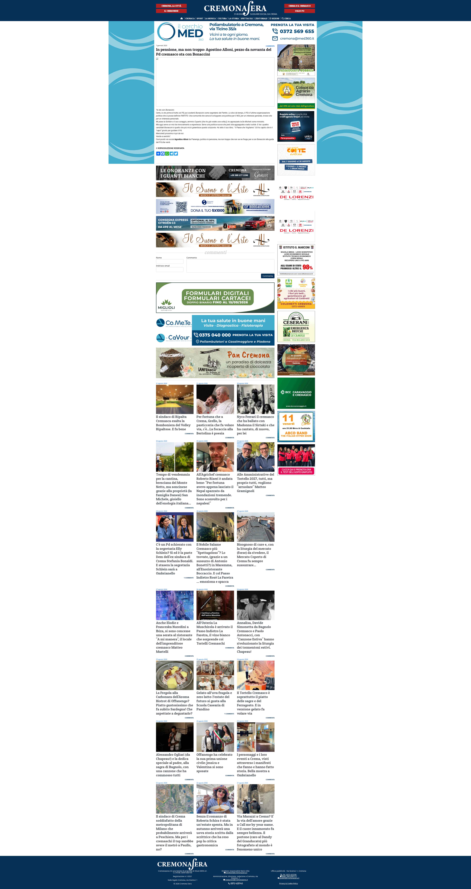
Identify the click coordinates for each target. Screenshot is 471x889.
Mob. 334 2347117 (289, 876)
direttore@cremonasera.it (236, 872)
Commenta (268, 276)
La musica (210, 18)
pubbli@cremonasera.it (289, 878)
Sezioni (275, 18)
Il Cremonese (171, 11)
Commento (191, 257)
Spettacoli (247, 18)
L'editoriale (261, 18)
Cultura (222, 18)
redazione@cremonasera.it (236, 880)
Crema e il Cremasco (300, 6)
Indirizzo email (163, 265)
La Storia (234, 18)
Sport (200, 18)
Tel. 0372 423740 (289, 874)
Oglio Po (299, 11)
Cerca (287, 18)
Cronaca (190, 18)
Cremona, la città (171, 6)
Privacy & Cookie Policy (288, 883)
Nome (159, 257)
